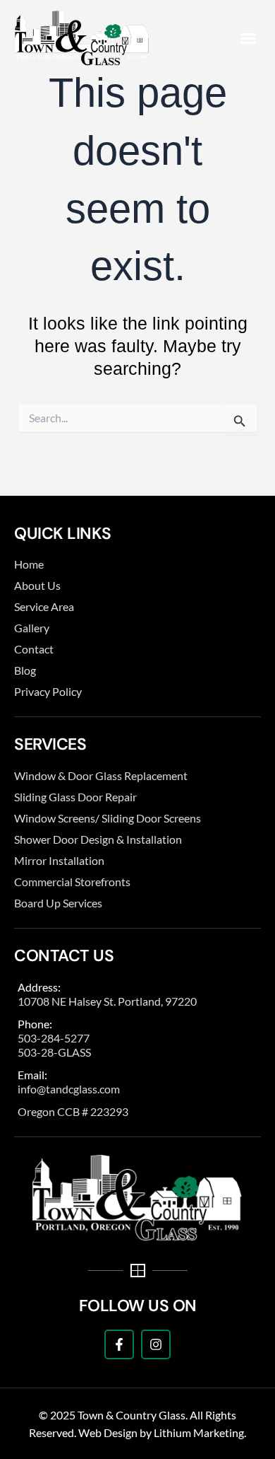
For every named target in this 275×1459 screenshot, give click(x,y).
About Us (37, 585)
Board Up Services (58, 902)
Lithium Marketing (199, 1432)
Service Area (44, 606)
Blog (25, 670)
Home (29, 564)
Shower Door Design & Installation (98, 839)
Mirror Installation (59, 860)
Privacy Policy (48, 691)
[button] (248, 38)
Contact (34, 649)
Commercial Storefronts (72, 881)
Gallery (31, 627)
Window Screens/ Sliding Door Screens (107, 818)
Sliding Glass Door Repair (75, 796)
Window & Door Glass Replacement (101, 775)
